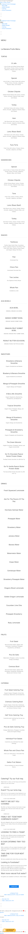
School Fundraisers (6, 10)
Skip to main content (5, 2)
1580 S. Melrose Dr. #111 (8, 900)
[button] (9, 930)
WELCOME (4, 5)
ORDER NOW (6, 787)
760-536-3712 (5, 899)
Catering (4, 8)
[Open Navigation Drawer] (0, 19)
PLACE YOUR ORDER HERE (9, 798)
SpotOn (2, 912)
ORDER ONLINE (6, 7)
